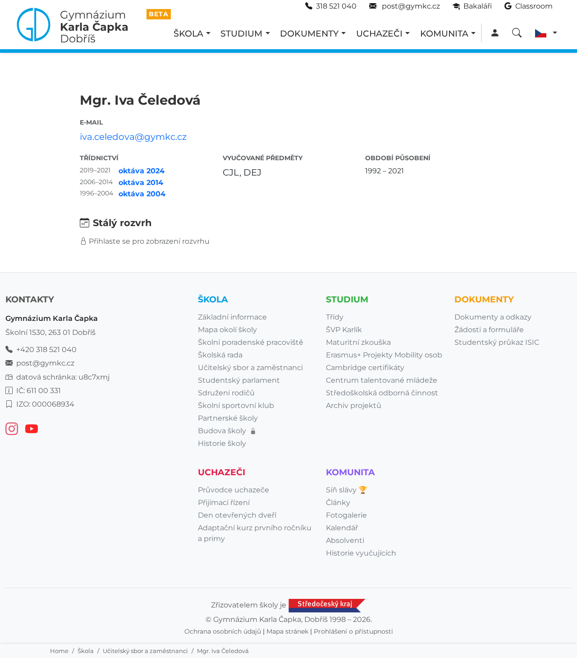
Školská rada (220, 355)
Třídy (334, 317)
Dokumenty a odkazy (492, 317)
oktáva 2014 (141, 182)
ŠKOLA (188, 33)
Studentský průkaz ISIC (496, 342)
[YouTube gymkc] (31, 428)
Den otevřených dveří (237, 515)
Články (338, 502)
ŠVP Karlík (344, 329)
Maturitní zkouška (358, 342)
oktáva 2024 (142, 171)
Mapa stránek (287, 631)
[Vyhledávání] (516, 33)
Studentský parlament (239, 380)
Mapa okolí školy (227, 329)
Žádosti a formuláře (489, 329)
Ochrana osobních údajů (222, 631)
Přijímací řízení (224, 502)
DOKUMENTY (309, 33)
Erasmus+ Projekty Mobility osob (384, 355)
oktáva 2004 (142, 194)
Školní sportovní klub (236, 405)
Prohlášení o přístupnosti (353, 631)
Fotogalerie (346, 515)
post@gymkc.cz (410, 6)
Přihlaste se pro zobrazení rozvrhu (149, 241)
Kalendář (342, 528)
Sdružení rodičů (226, 393)
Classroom (533, 6)
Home (59, 650)
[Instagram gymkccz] (11, 428)
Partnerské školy (228, 418)
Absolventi (345, 540)
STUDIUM (241, 33)
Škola (86, 650)
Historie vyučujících (361, 553)
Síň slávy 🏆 (346, 490)
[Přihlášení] (494, 33)
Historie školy (222, 443)
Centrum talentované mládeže (381, 380)
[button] (546, 33)
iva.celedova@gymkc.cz (133, 136)
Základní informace (232, 317)
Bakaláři (477, 6)
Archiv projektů (353, 405)
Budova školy (223, 430)
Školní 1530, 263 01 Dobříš (50, 332)
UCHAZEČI (379, 33)
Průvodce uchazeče (233, 490)
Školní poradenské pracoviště (250, 342)
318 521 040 (336, 6)
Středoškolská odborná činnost (382, 393)
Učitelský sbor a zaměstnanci (145, 650)
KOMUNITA (444, 33)
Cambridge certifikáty (365, 367)
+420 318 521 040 (46, 349)
